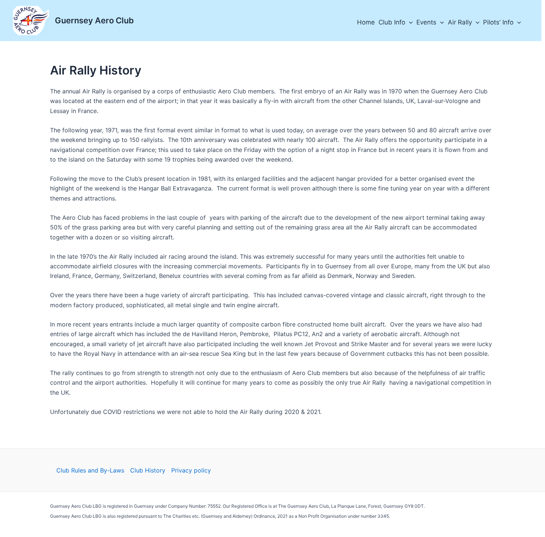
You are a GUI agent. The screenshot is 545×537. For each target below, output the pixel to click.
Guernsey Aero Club (94, 20)
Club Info (392, 22)
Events (426, 22)
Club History (147, 470)
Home (366, 22)
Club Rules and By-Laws (90, 470)
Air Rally (460, 22)
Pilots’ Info (498, 22)
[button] (409, 22)
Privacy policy (191, 470)
